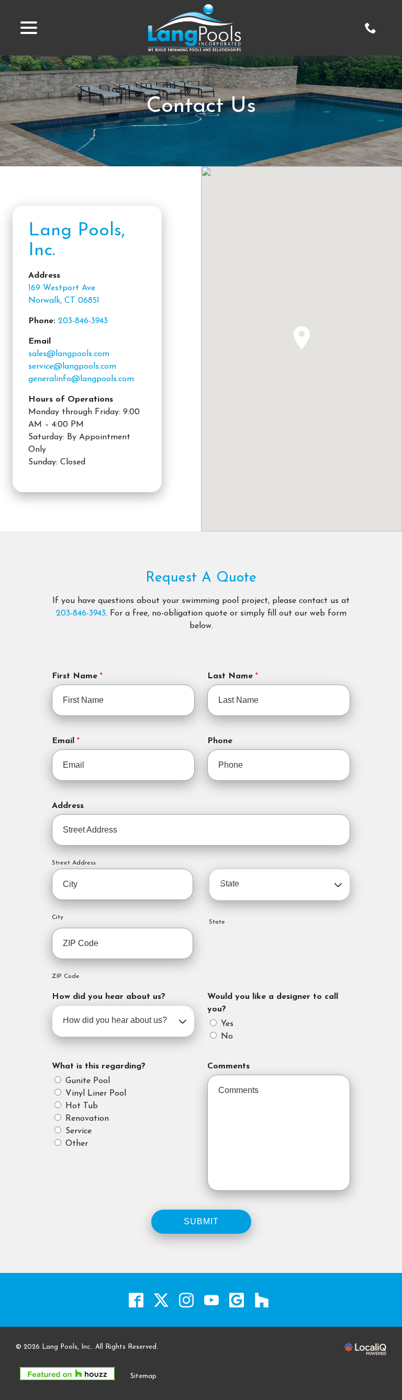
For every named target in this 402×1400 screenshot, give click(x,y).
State (217, 922)
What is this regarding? (99, 1066)
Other (76, 1144)
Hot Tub (81, 1106)
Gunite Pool (87, 1081)
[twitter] (161, 1300)
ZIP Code (66, 976)
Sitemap (143, 1376)
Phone (219, 741)
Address (68, 806)
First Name (80, 676)
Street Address (74, 863)
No (227, 1036)
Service (78, 1131)
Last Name (235, 676)
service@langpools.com (72, 366)
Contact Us (201, 106)
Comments (228, 1066)
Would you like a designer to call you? (272, 1003)
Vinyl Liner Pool (95, 1093)
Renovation (87, 1118)
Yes (227, 1024)
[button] (301, 338)
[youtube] (211, 1300)
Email (68, 741)
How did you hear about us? (108, 997)
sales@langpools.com (68, 354)
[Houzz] (262, 1300)
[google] (237, 1300)
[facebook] (136, 1300)
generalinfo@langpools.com (81, 379)
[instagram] (186, 1300)
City (57, 917)
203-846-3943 (83, 321)
